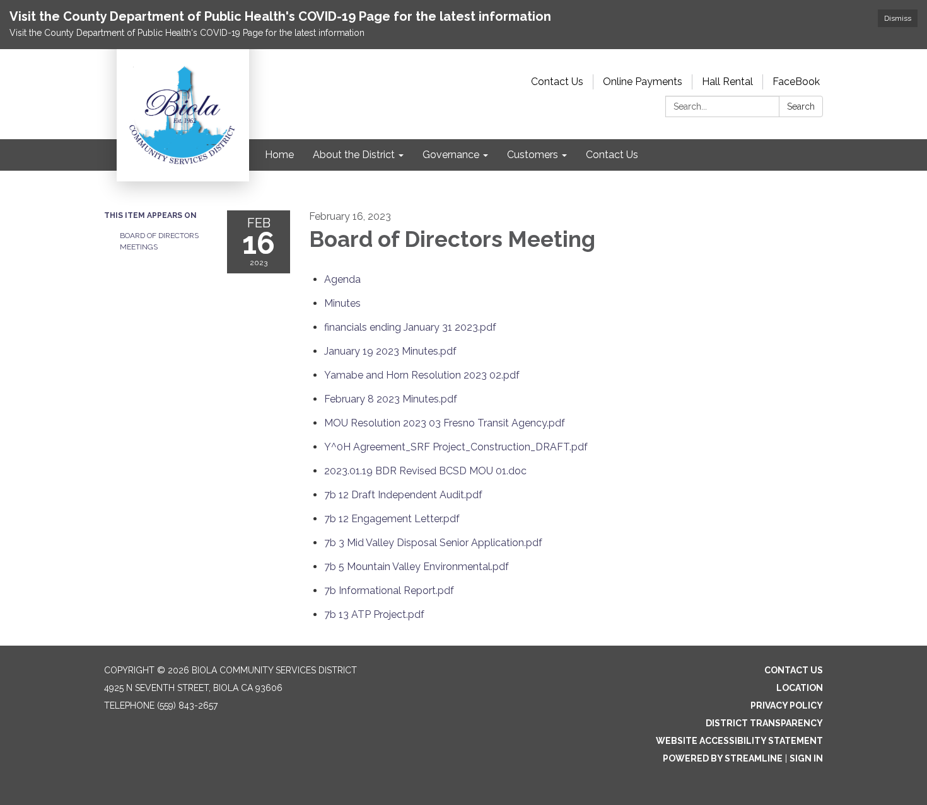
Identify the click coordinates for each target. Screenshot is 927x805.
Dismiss (897, 18)
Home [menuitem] (279, 155)
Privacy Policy (786, 705)
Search (801, 106)
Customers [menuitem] (532, 155)
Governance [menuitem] (451, 155)
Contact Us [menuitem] (612, 155)
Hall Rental (727, 82)
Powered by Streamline (723, 758)
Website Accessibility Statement (739, 741)
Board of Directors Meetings (159, 241)
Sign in (806, 758)
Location (799, 688)
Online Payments (642, 82)
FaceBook (796, 82)
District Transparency (764, 723)
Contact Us (557, 82)
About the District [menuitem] (354, 155)
